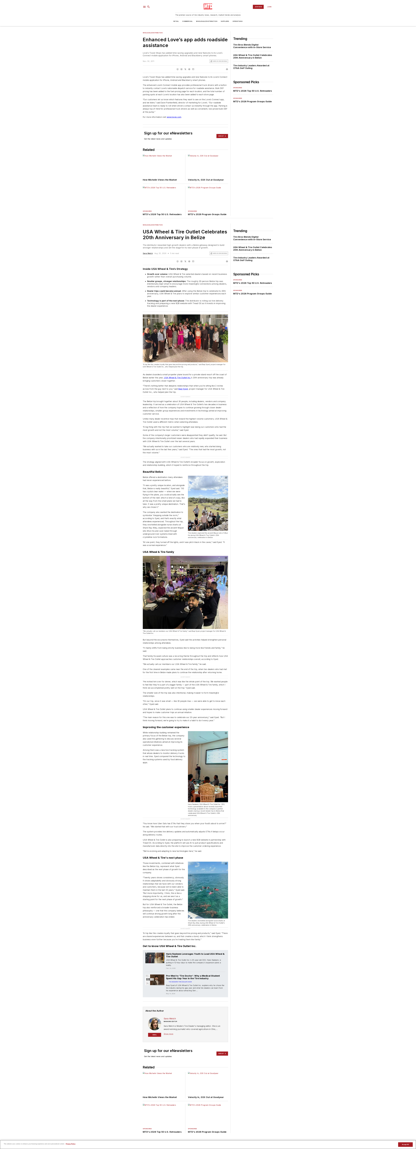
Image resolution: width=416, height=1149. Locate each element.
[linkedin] (181, 69)
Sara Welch (148, 253)
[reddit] (189, 69)
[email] (193, 69)
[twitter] (185, 69)
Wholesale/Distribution (206, 21)
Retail (176, 21)
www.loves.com (174, 117)
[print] (227, 69)
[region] (208, 1144)
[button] (144, 6)
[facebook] (177, 69)
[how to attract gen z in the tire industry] (154, 928)
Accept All (405, 1144)
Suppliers (225, 21)
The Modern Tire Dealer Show (180, 930)
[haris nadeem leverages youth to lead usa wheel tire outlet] (154, 906)
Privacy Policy (70, 1144)
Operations (238, 21)
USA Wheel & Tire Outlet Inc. (177, 378)
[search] (148, 6)
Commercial (187, 21)
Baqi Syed (183, 389)
